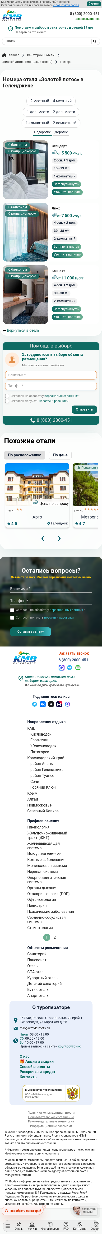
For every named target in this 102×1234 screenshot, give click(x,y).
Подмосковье (39, 805)
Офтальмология (41, 899)
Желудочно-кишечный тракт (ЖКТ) (47, 835)
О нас (24, 1056)
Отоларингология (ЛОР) (48, 894)
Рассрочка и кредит (38, 1071)
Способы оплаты (35, 1066)
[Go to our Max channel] (67, 706)
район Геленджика (47, 769)
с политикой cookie (66, 5)
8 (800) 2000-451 (85, 14)
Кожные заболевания (46, 859)
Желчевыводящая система (43, 845)
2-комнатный (64, 123)
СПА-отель (36, 972)
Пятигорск (39, 752)
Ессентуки (39, 740)
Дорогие (61, 132)
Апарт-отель (38, 995)
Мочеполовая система (47, 865)
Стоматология (40, 927)
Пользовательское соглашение (51, 1117)
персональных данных (61, 396)
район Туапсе (42, 775)
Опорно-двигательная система (46, 879)
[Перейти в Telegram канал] (34, 706)
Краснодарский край (45, 758)
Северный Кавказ (43, 811)
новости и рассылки (54, 401)
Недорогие (42, 132)
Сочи (34, 781)
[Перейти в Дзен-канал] (51, 706)
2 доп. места (64, 112)
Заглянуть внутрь (66, 184)
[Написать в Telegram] (70, 669)
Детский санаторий (44, 983)
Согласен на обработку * (45, 396)
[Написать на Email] (78, 669)
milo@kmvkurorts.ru (35, 1028)
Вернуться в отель (23, 330)
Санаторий (36, 954)
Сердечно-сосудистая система (46, 919)
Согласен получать (40, 401)
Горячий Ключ (43, 787)
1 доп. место (38, 112)
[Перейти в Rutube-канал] (59, 706)
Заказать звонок (87, 19)
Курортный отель (42, 978)
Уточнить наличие (67, 192)
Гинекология (38, 827)
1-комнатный (37, 123)
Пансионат (36, 960)
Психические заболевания (50, 911)
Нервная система (42, 871)
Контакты (28, 1077)
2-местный (39, 101)
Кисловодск (40, 734)
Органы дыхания (42, 888)
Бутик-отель (38, 989)
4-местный (62, 101)
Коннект (58, 271)
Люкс (56, 208)
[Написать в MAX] (62, 669)
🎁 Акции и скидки (37, 1061)
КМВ (31, 728)
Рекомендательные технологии (51, 1121)
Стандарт (59, 146)
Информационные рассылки (51, 1125)
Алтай (32, 799)
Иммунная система (44, 854)
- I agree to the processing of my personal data (42, 405)
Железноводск (43, 746)
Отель (32, 966)
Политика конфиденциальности (51, 1112)
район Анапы (42, 763)
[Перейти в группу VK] (43, 706)
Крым (32, 793)
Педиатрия (37, 905)
